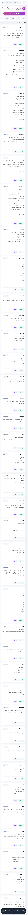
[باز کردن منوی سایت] (24, 2)
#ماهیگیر (6, 18)
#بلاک (23, 18)
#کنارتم (12, 18)
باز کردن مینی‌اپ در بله (14, 13)
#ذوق (18, 18)
